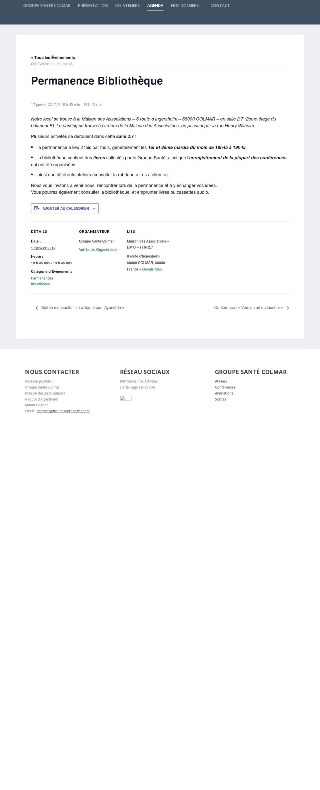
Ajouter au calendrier (65, 208)
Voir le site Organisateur (98, 249)
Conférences (225, 387)
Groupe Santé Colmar (46, 6)
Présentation (93, 6)
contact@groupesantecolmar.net (63, 410)
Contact (220, 6)
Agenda (155, 6)
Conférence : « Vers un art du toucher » (249, 307)
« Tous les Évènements (53, 57)
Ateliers (221, 381)
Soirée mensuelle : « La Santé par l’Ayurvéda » (82, 307)
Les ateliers (127, 6)
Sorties (220, 399)
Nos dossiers (185, 6)
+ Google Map (150, 269)
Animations (224, 393)
